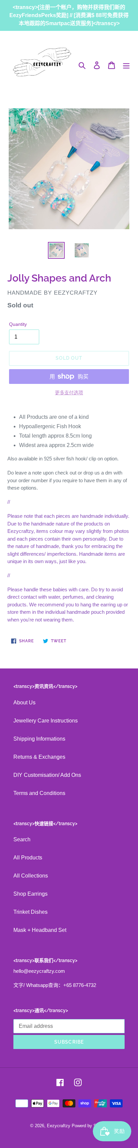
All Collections (30, 876)
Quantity (18, 324)
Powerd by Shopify (90, 1125)
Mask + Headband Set (39, 930)
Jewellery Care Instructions (45, 720)
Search (21, 839)
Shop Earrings (30, 894)
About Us (24, 702)
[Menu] (126, 65)
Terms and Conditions (39, 793)
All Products (27, 857)
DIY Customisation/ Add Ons (47, 775)
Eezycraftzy (58, 1125)
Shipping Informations (39, 739)
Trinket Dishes (30, 912)
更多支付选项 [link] (69, 392)
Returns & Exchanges (39, 757)
